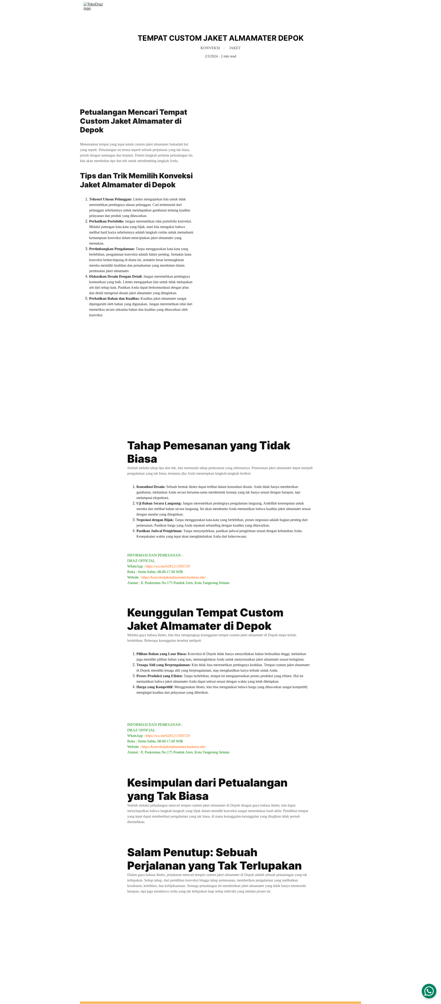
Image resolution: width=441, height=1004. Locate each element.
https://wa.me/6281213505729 (168, 566)
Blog (353, 7)
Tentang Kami (314, 7)
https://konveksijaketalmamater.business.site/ (173, 577)
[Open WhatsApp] (429, 991)
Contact (337, 7)
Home (266, 7)
